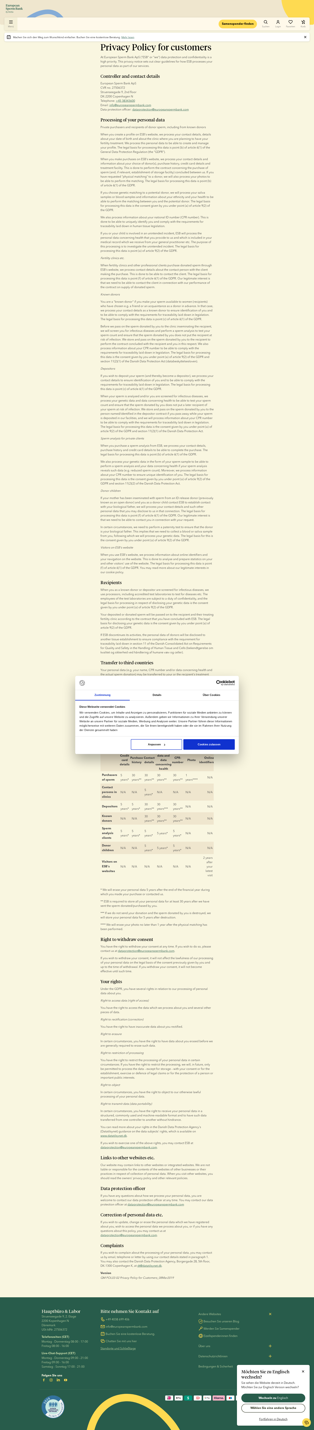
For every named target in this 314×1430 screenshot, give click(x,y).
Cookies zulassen (209, 744)
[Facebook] (44, 1380)
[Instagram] (51, 1380)
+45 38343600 (125, 101)
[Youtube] (65, 1380)
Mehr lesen (127, 37)
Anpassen (154, 744)
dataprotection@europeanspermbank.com (160, 109)
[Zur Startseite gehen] (14, 9)
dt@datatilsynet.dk (149, 1265)
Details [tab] (157, 694)
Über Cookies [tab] (211, 694)
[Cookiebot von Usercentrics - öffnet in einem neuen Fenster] (219, 683)
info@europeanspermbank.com (130, 105)
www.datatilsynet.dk (113, 1135)
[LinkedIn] (58, 1380)
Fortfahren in (273, 1419)
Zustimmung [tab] (102, 694)
